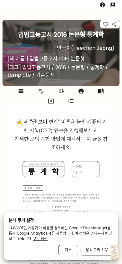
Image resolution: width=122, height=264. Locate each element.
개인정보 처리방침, (113, 258)
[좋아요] (105, 24)
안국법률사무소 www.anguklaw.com (114, 252)
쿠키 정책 (40, 238)
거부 (68, 249)
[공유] (114, 24)
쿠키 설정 (115, 259)
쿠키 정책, (113, 259)
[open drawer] (7, 5)
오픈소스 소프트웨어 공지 (115, 260)
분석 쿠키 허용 (97, 249)
